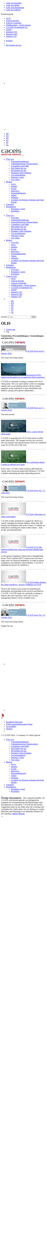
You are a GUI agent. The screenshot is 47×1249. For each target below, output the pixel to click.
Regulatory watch (18, 209)
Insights (14, 186)
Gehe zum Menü (12, 5)
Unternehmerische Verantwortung (24, 164)
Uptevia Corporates (13, 23)
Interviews (15, 191)
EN (7, 136)
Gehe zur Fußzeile (13, 10)
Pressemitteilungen (18, 193)
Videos (14, 195)
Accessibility (11, 726)
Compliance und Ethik (20, 166)
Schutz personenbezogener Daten (19, 724)
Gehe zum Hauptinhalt (15, 8)
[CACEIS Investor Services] (11, 155)
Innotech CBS (11, 34)
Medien (9, 182)
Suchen (4, 317)
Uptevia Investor (12, 21)
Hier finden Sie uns (18, 168)
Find (33, 317)
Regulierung (11, 207)
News (13, 184)
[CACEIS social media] (26, 83)
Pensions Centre (17, 177)
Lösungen (10, 204)
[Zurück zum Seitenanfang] (2, 796)
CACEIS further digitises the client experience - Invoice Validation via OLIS (23, 583)
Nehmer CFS (11, 36)
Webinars (14, 198)
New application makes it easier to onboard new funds (23, 463)
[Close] (2, 816)
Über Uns (10, 159)
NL (7, 145)
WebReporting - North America (18, 25)
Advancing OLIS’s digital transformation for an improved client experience (23, 376)
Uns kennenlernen (18, 175)
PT (7, 143)
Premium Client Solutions (21, 173)
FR (7, 138)
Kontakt (9, 41)
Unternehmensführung (20, 161)
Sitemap (9, 729)
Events (13, 189)
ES (7, 140)
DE (7, 134)
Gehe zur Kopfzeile (14, 3)
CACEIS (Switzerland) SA (17, 27)
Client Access (11, 276)
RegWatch (15, 211)
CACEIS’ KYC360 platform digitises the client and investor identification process (22, 549)
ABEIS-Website (18, 814)
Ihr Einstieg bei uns (13, 45)
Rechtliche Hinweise (14, 722)
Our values (15, 180)
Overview (15, 218)
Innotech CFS (11, 32)
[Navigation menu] (23, 155)
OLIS (8, 18)
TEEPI (9, 30)
